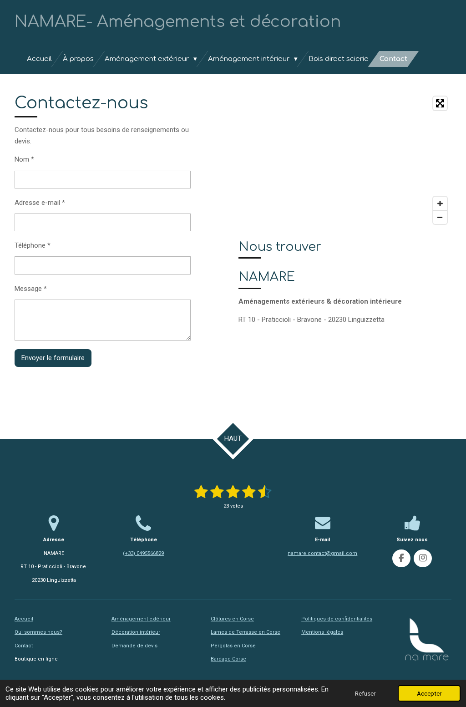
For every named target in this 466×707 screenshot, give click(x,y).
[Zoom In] (440, 203)
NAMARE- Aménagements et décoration (178, 22)
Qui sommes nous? (38, 632)
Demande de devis (134, 646)
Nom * (24, 159)
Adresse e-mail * (40, 202)
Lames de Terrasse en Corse (245, 632)
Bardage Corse (228, 659)
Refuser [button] (365, 693)
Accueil (24, 619)
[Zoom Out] (440, 217)
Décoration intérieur (135, 632)
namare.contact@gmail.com (322, 553)
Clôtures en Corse (232, 619)
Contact (24, 646)
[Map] (344, 160)
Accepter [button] (429, 693)
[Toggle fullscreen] (440, 103)
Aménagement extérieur (141, 619)
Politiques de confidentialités (336, 619)
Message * (31, 289)
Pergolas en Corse (233, 646)
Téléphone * (33, 245)
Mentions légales (322, 632)
